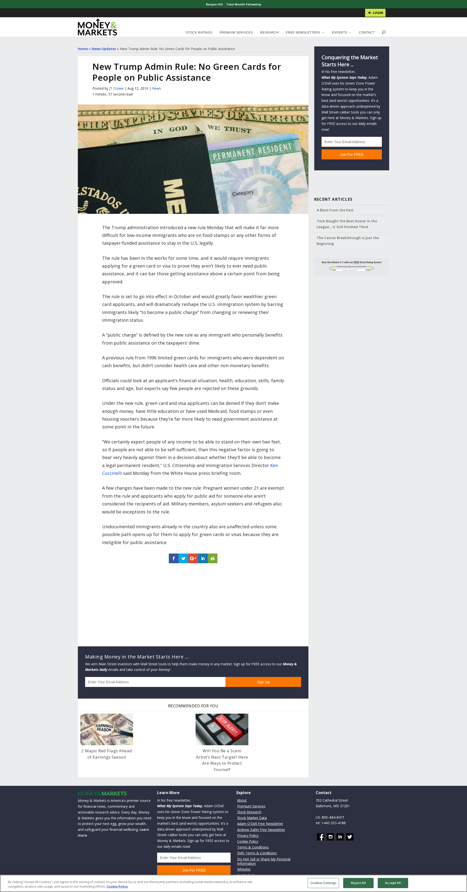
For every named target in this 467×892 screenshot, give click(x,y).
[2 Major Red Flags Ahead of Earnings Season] (106, 729)
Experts (339, 32)
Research (269, 32)
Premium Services (236, 32)
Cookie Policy (247, 841)
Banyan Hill (214, 4)
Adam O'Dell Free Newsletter (260, 823)
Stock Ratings (199, 32)
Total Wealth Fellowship (243, 4)
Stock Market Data (252, 817)
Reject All (358, 883)
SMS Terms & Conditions (257, 853)
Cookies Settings (323, 883)
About (242, 800)
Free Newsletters (303, 32)
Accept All (393, 883)
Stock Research (249, 812)
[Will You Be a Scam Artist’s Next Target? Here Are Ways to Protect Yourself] (222, 729)
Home (83, 48)
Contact (367, 32)
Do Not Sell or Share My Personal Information (263, 861)
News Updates (104, 48)
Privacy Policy (248, 835)
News (156, 88)
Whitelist (244, 869)
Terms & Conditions (253, 847)
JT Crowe (116, 88)
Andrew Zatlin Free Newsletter (261, 829)
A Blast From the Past (335, 210)
